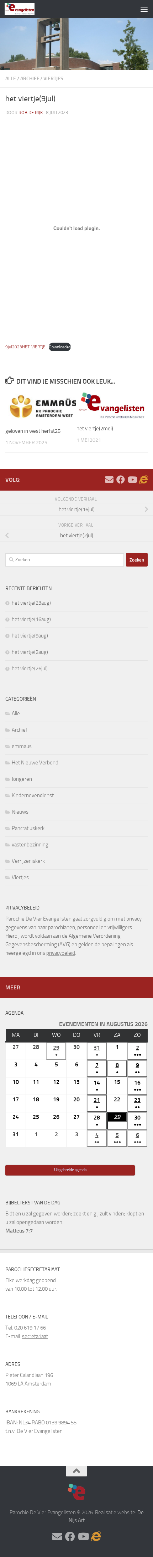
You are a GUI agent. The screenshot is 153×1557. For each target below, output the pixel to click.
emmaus (22, 746)
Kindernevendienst (33, 795)
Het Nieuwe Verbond (35, 762)
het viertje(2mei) (94, 428)
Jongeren (22, 779)
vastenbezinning (30, 844)
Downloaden (60, 346)
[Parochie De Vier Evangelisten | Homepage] (25, 9)
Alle (10, 79)
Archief (29, 79)
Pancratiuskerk (28, 828)
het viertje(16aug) (31, 619)
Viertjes (53, 79)
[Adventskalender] (143, 479)
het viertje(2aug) (30, 652)
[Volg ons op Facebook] (120, 479)
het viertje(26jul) (30, 668)
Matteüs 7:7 (19, 1231)
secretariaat (35, 1336)
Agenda (14, 1013)
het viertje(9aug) (30, 635)
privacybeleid (60, 953)
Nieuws (20, 812)
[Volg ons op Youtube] (132, 479)
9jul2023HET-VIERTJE (25, 346)
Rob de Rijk (31, 112)
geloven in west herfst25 (32, 431)
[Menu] (144, 9)
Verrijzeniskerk (28, 861)
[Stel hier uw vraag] (109, 479)
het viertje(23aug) (31, 603)
